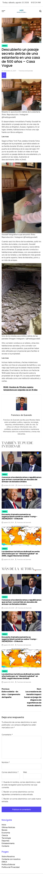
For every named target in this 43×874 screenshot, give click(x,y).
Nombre (6, 760)
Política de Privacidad (11, 865)
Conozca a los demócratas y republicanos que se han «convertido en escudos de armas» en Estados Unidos (21, 477)
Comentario (7, 733)
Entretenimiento (8, 842)
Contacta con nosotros (11, 857)
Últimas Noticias (8, 826)
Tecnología (6, 836)
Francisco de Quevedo (26, 69)
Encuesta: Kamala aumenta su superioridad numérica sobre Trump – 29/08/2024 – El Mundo (19, 514)
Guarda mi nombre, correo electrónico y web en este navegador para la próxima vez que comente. (21, 783)
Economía (6, 831)
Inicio (4, 823)
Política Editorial (8, 863)
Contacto (5, 844)
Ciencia (5, 834)
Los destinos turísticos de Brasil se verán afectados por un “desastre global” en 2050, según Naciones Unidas (21, 552)
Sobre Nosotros (8, 855)
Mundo (5, 44)
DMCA (4, 860)
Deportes (5, 839)
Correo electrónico (10, 770)
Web (25, 770)
